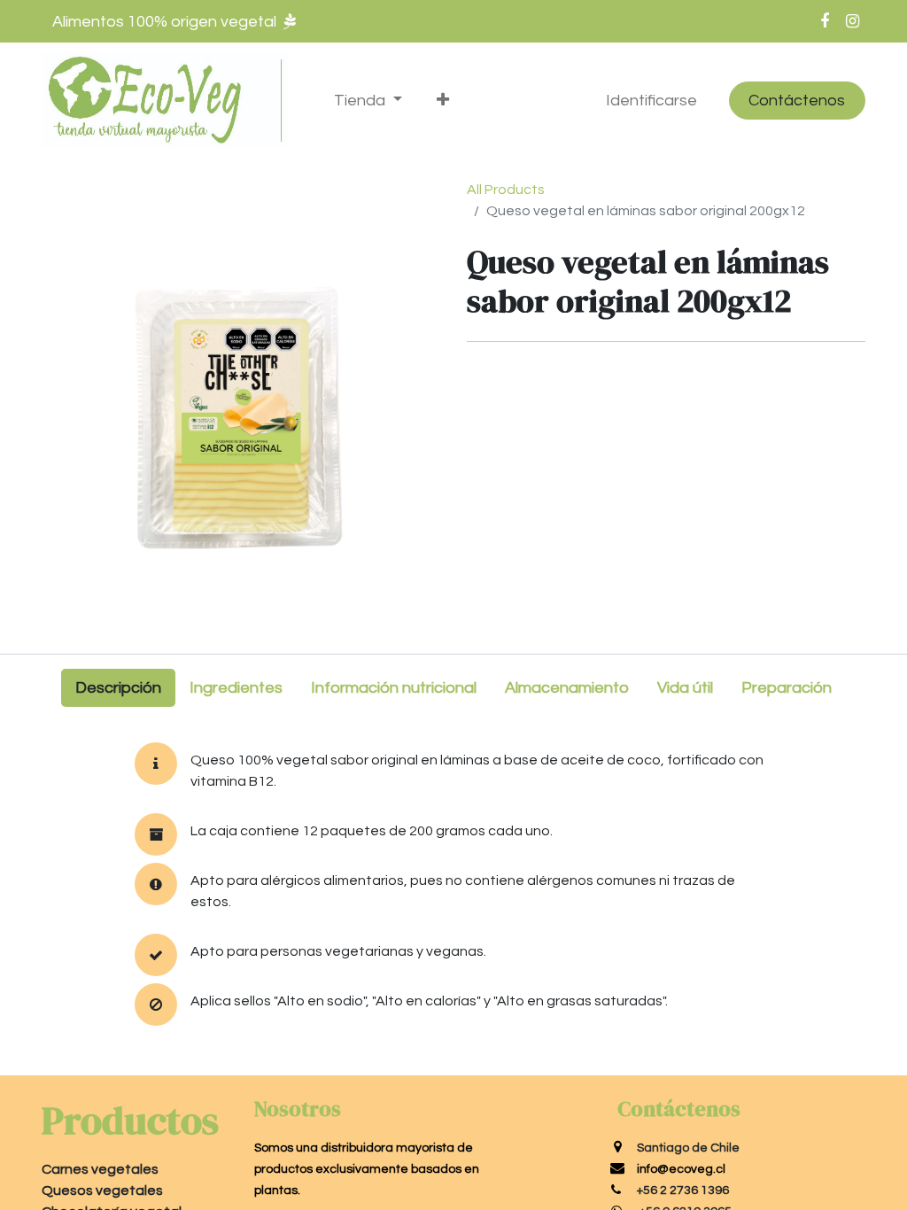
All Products (506, 189)
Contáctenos (796, 100)
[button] (442, 100)
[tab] (118, 688)
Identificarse (651, 100)
